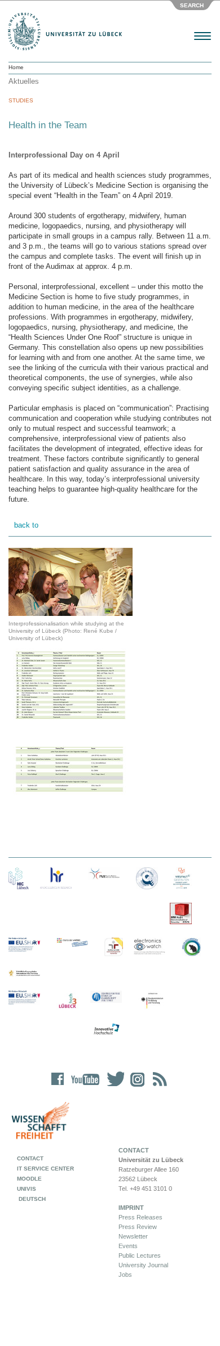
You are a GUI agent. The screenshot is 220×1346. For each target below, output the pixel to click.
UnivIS (26, 1189)
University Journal (143, 1265)
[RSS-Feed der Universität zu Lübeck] (158, 1086)
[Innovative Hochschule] (106, 1029)
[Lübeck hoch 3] (67, 1001)
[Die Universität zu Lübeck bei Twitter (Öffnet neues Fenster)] (113, 1086)
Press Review (137, 1226)
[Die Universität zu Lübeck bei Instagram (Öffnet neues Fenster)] (135, 1086)
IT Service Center (45, 1168)
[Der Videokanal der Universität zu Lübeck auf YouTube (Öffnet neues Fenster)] (83, 1086)
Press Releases (140, 1217)
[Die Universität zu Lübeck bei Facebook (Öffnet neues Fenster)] (58, 1086)
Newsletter (133, 1236)
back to (26, 525)
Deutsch (31, 1199)
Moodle (29, 1179)
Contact (30, 1158)
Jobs (125, 1274)
